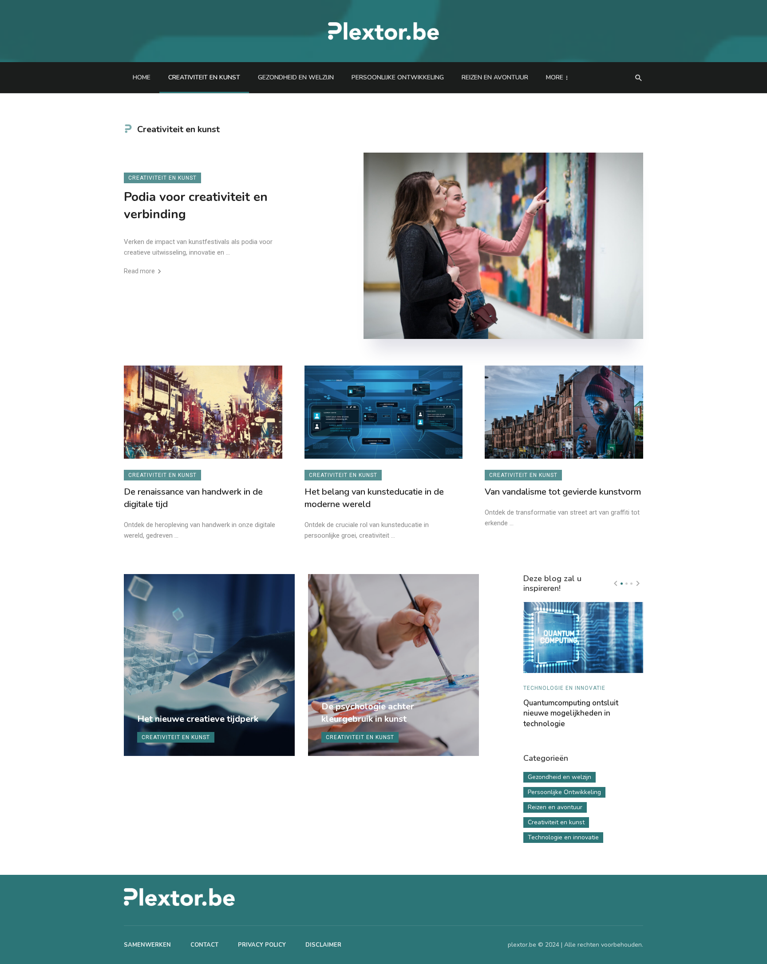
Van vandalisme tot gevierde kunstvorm (563, 492)
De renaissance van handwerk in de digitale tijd (193, 498)
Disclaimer (323, 945)
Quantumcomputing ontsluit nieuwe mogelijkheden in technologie (570, 713)
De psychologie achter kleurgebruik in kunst (367, 712)
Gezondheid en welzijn (296, 77)
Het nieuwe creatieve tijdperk (197, 719)
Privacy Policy (262, 945)
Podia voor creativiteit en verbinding (196, 206)
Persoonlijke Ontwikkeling (398, 77)
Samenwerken (147, 945)
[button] (621, 583)
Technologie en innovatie (564, 688)
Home (141, 77)
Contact (204, 945)
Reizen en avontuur (495, 77)
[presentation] (615, 583)
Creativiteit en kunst (204, 77)
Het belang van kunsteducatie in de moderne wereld (374, 498)
